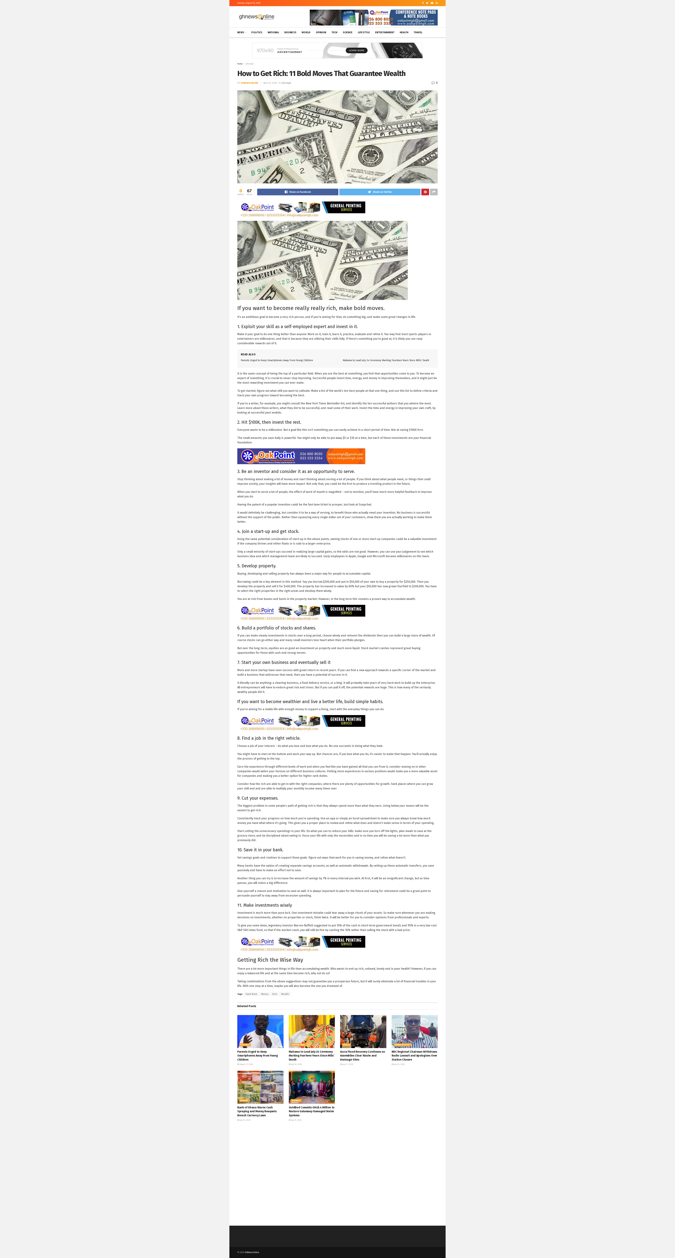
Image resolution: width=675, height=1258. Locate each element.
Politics (256, 32)
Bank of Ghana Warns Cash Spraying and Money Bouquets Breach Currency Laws (257, 1111)
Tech (335, 32)
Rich (274, 994)
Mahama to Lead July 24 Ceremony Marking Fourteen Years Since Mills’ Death (386, 360)
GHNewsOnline (249, 83)
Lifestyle (364, 32)
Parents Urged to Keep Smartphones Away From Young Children (277, 360)
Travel (418, 32)
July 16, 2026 (296, 1064)
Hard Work (251, 994)
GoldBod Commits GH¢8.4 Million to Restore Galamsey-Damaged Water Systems (312, 1111)
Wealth (285, 994)
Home (240, 64)
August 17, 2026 (246, 1064)
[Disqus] (337, 1173)
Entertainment (384, 32)
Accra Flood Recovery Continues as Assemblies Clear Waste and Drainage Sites (362, 1055)
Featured (245, 1045)
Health (404, 32)
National (273, 32)
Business (290, 32)
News (240, 32)
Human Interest (402, 1045)
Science (348, 32)
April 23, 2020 (270, 83)
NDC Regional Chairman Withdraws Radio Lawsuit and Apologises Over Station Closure (414, 1055)
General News (298, 1045)
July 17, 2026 (347, 1064)
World (306, 32)
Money (264, 994)
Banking (244, 1101)
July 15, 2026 (296, 1120)
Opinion (321, 32)
